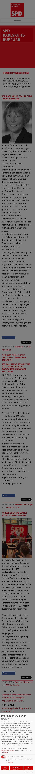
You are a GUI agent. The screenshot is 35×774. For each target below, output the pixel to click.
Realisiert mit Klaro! (29, 772)
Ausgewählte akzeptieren (16, 768)
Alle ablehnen (5, 768)
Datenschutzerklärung (7, 750)
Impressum (4, 752)
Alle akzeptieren (28, 768)
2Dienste (9, 762)
